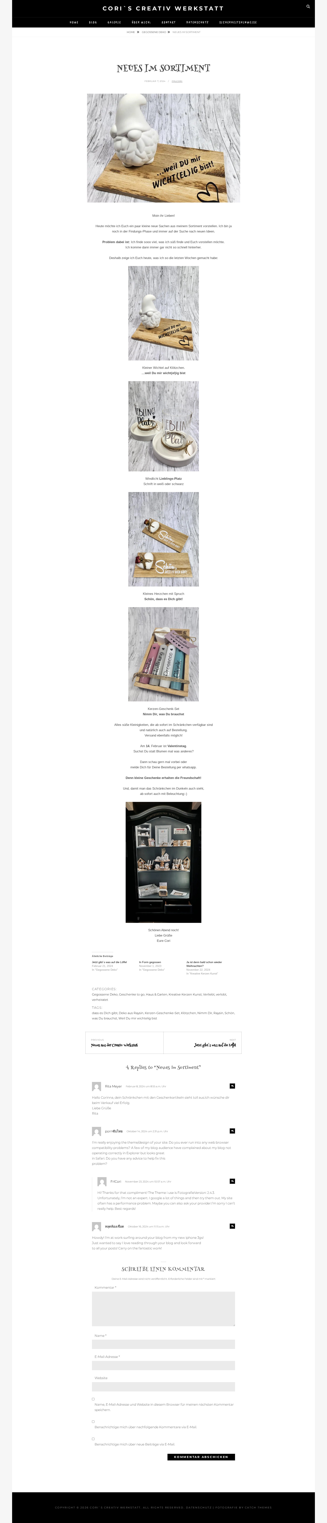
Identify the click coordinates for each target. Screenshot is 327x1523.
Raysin (218, 1013)
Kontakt (169, 22)
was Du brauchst (104, 1018)
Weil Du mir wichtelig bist (137, 1018)
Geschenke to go (132, 994)
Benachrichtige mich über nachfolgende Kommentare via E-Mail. (146, 1427)
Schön (229, 1013)
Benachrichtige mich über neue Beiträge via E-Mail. (135, 1444)
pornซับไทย (114, 1131)
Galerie (114, 22)
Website (101, 1378)
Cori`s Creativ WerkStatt (164, 8)
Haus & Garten (156, 994)
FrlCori (177, 81)
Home (74, 22)
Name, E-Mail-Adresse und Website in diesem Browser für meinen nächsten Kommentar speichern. (164, 1407)
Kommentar (105, 1287)
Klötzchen (188, 1013)
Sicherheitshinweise (238, 22)
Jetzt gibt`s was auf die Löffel (109, 962)
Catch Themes (258, 1507)
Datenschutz (197, 22)
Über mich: (141, 22)
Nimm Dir (204, 1013)
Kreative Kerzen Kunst (185, 994)
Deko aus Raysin (131, 1013)
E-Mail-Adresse (107, 1357)
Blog (93, 22)
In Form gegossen (150, 962)
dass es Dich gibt (105, 1013)
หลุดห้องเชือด (114, 1226)
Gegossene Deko (154, 32)
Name (100, 1336)
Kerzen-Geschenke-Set (162, 1013)
